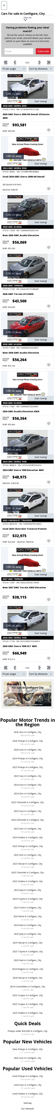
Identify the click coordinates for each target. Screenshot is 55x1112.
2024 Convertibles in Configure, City (27, 988)
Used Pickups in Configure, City (27, 1078)
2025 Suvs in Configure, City (27, 813)
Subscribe (43, 51)
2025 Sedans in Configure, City (28, 1014)
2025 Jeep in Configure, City (27, 935)
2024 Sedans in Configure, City (28, 839)
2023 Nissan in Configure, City (27, 865)
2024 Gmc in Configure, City (27, 795)
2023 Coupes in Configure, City (27, 997)
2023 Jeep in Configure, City (27, 892)
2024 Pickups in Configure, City (27, 760)
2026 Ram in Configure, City (27, 962)
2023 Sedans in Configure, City (28, 883)
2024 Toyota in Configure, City (28, 900)
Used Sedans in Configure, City (27, 1095)
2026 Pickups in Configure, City (27, 742)
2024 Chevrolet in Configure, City (27, 821)
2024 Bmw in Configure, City (27, 918)
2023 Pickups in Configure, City (27, 769)
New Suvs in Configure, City (27, 1059)
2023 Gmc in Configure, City (27, 830)
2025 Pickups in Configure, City (27, 848)
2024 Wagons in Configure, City (27, 971)
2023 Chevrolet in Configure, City (27, 804)
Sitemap (28, 1103)
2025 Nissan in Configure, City (27, 944)
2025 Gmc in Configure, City (27, 856)
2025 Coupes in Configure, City (27, 1006)
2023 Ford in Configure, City (27, 909)
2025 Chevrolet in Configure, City (27, 874)
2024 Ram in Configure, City (27, 927)
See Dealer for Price (12, 184)
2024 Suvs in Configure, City (27, 786)
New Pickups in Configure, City (28, 1051)
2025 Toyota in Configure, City (28, 953)
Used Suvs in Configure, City (27, 1086)
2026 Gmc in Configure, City (27, 734)
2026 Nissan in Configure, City (27, 979)
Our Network (27, 1108)
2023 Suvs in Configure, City (27, 778)
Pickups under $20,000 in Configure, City (27, 1033)
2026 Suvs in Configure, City (27, 751)
